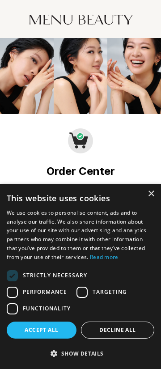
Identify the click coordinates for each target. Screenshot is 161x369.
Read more (104, 257)
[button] (80, 353)
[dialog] (80, 276)
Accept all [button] (41, 330)
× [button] (151, 194)
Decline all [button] (117, 330)
